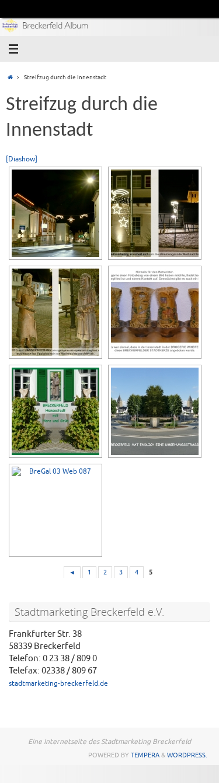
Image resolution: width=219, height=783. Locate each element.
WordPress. (187, 755)
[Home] (10, 77)
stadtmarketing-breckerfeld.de (58, 683)
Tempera (145, 755)
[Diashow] (21, 159)
